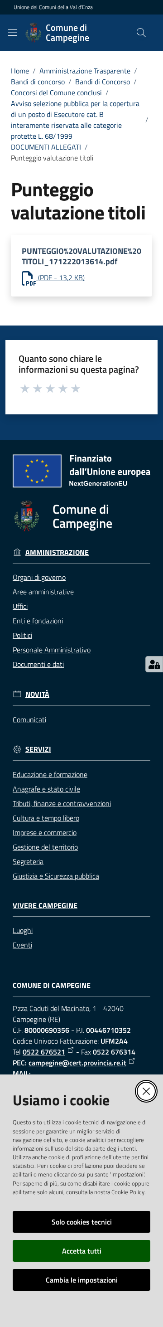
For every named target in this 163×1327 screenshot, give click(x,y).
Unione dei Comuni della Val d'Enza (53, 7)
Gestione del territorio (45, 846)
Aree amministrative (43, 591)
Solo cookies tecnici (82, 1221)
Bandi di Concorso (102, 81)
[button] (141, 32)
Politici (22, 635)
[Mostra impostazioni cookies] (154, 664)
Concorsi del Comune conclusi (56, 92)
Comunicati (29, 719)
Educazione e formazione (50, 774)
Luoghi (23, 930)
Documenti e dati (38, 664)
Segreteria (28, 861)
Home (20, 70)
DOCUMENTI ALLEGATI (46, 146)
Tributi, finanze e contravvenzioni (62, 803)
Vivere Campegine (45, 905)
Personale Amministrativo (52, 649)
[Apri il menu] (12, 32)
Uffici (20, 606)
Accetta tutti (81, 1250)
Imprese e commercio (45, 832)
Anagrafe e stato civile (46, 788)
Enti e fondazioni (38, 620)
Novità (37, 694)
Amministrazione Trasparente (84, 70)
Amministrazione (57, 552)
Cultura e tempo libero (46, 817)
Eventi (22, 944)
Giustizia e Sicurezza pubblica (56, 875)
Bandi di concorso (38, 81)
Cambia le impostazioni (82, 1279)
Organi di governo (39, 577)
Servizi (38, 749)
